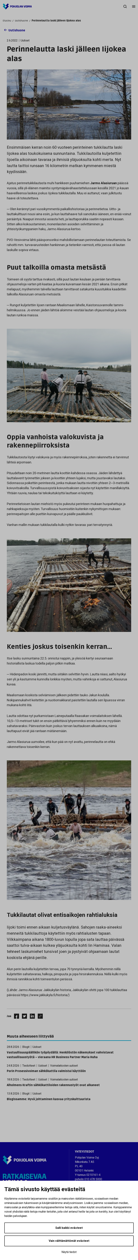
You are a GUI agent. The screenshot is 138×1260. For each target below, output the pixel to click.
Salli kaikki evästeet (69, 1228)
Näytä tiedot (69, 1252)
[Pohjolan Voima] (17, 6)
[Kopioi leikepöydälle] (39, 1016)
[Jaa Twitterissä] (23, 1016)
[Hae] (125, 6)
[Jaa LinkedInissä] (31, 1016)
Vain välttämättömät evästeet (69, 1241)
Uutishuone (21, 20)
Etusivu (7, 20)
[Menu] (133, 6)
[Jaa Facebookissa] (15, 1016)
